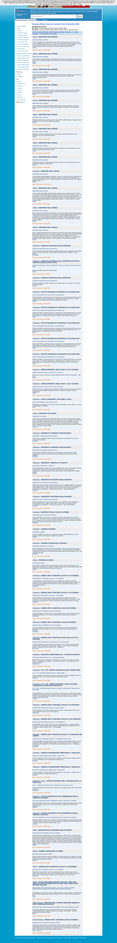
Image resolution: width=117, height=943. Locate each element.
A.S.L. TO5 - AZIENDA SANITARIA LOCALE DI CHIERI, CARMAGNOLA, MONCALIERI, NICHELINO (56, 689)
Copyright (19, 92)
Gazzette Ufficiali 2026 (23, 64)
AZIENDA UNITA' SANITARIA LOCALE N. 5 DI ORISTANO (48, 707)
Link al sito (20, 86)
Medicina (58, 9)
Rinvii (73, 11)
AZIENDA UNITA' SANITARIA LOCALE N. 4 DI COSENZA (48, 578)
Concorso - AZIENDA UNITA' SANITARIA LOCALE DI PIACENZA (54, 608)
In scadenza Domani (22, 35)
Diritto (53, 9)
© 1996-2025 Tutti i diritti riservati (45, 937)
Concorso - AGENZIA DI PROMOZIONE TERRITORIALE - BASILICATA (56, 753)
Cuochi (40, 11)
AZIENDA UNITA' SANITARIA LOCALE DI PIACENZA (47, 611)
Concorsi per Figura (22, 51)
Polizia (55, 11)
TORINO (35, 678)
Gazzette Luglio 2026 (23, 60)
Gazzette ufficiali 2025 (60, 28)
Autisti (44, 11)
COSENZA (35, 586)
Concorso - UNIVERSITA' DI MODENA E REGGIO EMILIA (52, 433)
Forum (19, 74)
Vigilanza (49, 11)
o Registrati (44, 20)
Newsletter (20, 76)
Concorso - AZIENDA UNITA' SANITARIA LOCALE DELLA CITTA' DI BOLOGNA (55, 638)
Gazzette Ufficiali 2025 (23, 67)
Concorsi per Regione (23, 44)
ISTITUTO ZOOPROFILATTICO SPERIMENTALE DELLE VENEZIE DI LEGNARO (54, 800)
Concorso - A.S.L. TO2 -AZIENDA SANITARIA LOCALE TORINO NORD (56, 670)
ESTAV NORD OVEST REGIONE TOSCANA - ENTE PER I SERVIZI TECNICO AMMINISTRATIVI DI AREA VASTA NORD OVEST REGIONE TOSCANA (54, 888)
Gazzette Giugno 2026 (23, 62)
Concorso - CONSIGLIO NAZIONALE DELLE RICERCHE (52, 246)
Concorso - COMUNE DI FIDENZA (44, 529)
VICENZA (35, 746)
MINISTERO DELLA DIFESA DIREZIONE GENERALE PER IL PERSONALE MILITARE (56, 907)
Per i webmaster (21, 99)
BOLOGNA (35, 255)
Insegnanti (98, 9)
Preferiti (19, 81)
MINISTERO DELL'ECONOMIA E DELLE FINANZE (46, 833)
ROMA (34, 47)
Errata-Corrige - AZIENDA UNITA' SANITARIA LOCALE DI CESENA (55, 920)
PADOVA (35, 807)
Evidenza (19, 30)
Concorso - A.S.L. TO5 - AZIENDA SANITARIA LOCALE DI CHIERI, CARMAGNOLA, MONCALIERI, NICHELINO (55, 684)
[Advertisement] (92, 49)
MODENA (35, 441)
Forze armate (46, 13)
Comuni (38, 13)
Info (75, 4)
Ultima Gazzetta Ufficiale (23, 55)
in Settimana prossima (23, 39)
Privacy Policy (67, 937)
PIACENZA (35, 616)
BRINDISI (35, 554)
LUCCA (35, 728)
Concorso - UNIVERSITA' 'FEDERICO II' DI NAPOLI (50, 463)
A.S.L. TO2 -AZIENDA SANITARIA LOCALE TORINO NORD (49, 673)
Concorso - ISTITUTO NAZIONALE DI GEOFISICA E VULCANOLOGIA (56, 292)
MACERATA (36, 664)
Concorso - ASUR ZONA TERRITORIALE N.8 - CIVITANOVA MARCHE (56, 654)
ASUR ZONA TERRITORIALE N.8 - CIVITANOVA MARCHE (48, 657)
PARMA (35, 537)
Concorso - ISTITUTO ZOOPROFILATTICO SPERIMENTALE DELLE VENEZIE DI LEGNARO (55, 797)
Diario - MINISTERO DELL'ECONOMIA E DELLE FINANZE (52, 830)
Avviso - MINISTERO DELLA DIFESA (45, 114)
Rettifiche (78, 11)
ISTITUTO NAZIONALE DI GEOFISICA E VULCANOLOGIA (48, 295)
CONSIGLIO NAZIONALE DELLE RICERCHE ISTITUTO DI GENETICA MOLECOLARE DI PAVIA (57, 266)
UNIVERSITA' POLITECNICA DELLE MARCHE (45, 482)
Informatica (33, 9)
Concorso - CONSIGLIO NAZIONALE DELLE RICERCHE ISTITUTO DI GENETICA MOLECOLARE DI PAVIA (56, 261)
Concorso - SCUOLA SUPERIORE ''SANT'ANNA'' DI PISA (52, 399)
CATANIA (35, 427)
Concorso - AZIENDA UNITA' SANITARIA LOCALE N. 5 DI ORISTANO (56, 705)
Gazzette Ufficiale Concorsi (24, 53)
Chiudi (80, 4)
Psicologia (75, 9)
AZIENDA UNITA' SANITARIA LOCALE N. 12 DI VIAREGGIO (49, 722)
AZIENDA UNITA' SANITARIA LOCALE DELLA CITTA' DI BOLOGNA (51, 642)
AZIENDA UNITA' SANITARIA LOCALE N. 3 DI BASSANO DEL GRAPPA (52, 738)
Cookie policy (82, 937)
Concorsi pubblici (21, 26)
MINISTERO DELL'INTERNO (40, 39)
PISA (34, 407)
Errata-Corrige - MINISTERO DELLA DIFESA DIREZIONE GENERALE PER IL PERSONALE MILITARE (56, 903)
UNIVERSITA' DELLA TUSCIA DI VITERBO (44, 515)
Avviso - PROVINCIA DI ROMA (43, 560)
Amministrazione (66, 9)
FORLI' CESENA (37, 930)
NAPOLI (35, 285)
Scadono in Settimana (23, 37)
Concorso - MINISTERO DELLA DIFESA (46, 171)
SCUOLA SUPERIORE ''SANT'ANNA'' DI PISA (45, 402)
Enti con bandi (21, 48)
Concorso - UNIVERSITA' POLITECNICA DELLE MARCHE (52, 480)
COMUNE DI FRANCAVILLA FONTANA (43, 546)
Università (53, 13)
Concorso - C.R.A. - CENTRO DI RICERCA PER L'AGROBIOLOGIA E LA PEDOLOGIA (57, 781)
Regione (95, 11)
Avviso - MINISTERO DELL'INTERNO (45, 37)
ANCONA (35, 490)
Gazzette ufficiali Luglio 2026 (48, 30)
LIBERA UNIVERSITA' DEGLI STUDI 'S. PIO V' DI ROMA (48, 372)
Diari (70, 11)
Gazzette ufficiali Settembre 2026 (68, 30)
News (18, 28)
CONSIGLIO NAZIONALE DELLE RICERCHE (45, 248)
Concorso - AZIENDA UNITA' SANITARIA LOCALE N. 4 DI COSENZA (56, 575)
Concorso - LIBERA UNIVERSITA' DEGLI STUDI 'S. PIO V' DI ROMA (55, 369)
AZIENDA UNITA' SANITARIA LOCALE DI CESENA (46, 922)
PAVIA (34, 271)
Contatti (19, 90)
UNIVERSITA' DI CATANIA (40, 416)
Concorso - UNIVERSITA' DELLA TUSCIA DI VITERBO (51, 512)
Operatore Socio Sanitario (86, 9)
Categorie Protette (62, 11)
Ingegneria (40, 9)
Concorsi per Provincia (23, 46)
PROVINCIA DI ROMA (38, 563)
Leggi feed (22, 102)
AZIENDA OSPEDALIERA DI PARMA (42, 854)
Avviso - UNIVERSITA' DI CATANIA (44, 413)
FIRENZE (35, 790)
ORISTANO (36, 713)
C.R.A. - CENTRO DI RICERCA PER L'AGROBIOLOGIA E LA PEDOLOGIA (53, 785)
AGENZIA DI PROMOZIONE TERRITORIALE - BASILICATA (49, 755)
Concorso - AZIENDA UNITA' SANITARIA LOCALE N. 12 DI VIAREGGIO (57, 719)
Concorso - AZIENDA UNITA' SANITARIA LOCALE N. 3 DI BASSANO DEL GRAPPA (57, 735)
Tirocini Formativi (87, 11)
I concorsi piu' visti (22, 42)
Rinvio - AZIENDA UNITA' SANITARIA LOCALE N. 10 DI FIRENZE (54, 866)
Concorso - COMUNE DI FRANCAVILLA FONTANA (50, 543)
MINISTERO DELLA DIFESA (40, 117)
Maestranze (33, 11)
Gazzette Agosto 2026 (23, 58)
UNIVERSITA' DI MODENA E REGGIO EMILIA (45, 436)
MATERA (35, 760)
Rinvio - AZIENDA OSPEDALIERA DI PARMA (48, 851)
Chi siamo (19, 88)
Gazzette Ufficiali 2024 (23, 69)
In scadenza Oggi (21, 33)
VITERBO (35, 523)
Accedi (39, 20)
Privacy (19, 95)
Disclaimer (20, 97)
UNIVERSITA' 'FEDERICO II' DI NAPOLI (43, 465)
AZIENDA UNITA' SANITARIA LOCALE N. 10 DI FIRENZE (48, 869)
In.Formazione (59, 937)
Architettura (47, 9)
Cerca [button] (80, 16)
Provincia (33, 13)
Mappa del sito (21, 83)
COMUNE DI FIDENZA (39, 532)
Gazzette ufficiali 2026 (45, 28)
